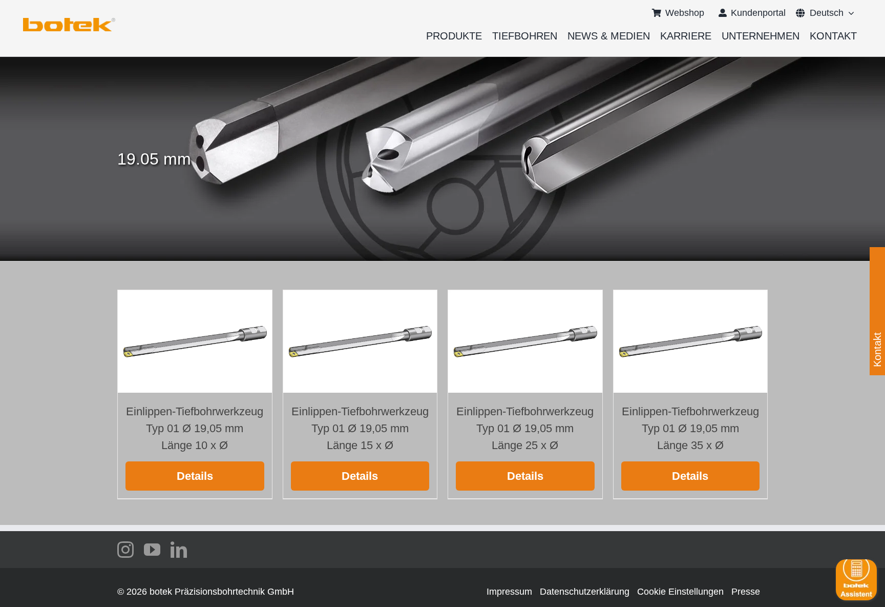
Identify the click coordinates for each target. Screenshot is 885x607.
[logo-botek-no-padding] (69, 21)
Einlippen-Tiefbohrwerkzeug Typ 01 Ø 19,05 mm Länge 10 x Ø (194, 428)
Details (195, 476)
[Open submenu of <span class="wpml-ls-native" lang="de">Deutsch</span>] (849, 13)
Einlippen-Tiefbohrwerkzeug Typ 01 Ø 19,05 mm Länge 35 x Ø (690, 428)
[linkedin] (179, 549)
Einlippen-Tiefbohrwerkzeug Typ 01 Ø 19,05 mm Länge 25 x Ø (525, 428)
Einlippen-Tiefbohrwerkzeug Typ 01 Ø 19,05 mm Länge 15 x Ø (360, 428)
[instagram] (125, 549)
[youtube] (152, 549)
